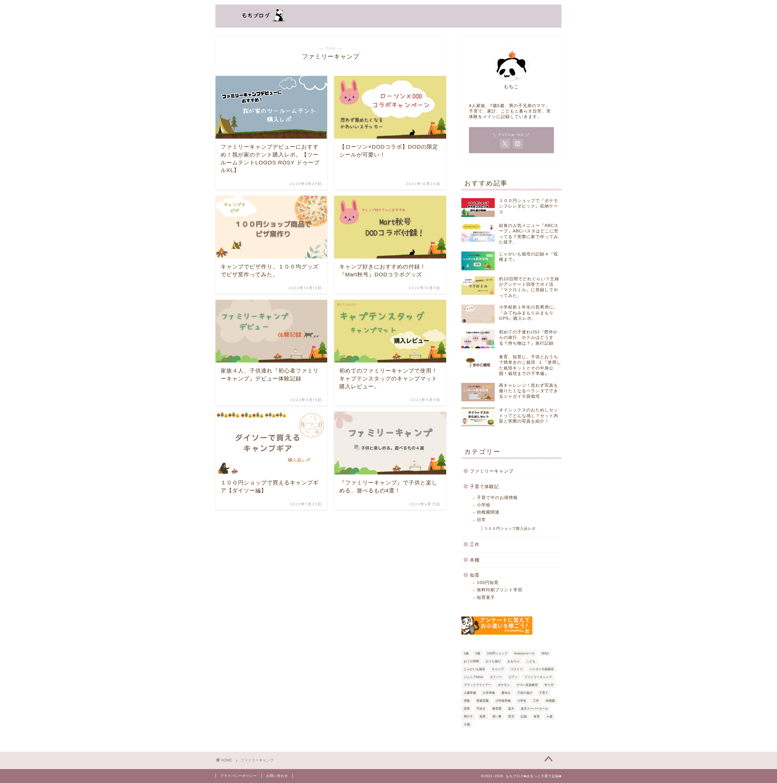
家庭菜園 (483, 700)
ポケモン (504, 685)
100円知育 (488, 582)
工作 (475, 544)
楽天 (511, 708)
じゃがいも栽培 (474, 669)
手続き (481, 708)
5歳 (477, 653)
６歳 (467, 724)
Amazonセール (524, 653)
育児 (511, 716)
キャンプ (498, 669)
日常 (481, 520)
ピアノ (513, 677)
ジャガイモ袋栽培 (541, 669)
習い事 (496, 716)
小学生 (521, 700)
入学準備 (489, 692)
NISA (545, 653)
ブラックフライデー (477, 685)
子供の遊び (524, 692)
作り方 (549, 685)
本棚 (475, 559)
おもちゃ (513, 661)
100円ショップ (497, 653)
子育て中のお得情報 (497, 497)
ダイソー (496, 677)
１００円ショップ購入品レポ (510, 528)
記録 (524, 716)
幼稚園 (550, 700)
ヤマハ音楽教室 (527, 685)
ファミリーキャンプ (492, 471)
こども (530, 661)
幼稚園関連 (488, 512)
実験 (467, 700)
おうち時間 (471, 661)
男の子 (468, 716)
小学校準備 (503, 700)
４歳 (549, 716)
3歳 (466, 653)
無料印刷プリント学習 (499, 590)
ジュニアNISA (473, 677)
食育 (537, 716)
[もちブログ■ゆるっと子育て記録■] (259, 21)
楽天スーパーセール (534, 708)
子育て (543, 692)
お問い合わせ (277, 776)
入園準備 (470, 692)
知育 (475, 575)
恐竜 (467, 708)
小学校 (483, 505)
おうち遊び (493, 661)
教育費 (496, 708)
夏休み (506, 692)
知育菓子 (486, 597)
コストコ (517, 669)
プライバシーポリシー (238, 776)
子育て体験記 (484, 486)
